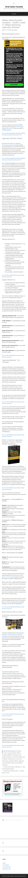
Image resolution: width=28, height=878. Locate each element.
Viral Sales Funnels (14, 6)
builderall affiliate (6, 757)
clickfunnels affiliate (17, 757)
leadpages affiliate (13, 761)
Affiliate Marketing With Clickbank (12, 751)
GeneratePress (22, 876)
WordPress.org (6, 869)
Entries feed (6, 865)
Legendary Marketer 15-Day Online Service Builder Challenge (13, 634)
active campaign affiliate (9, 753)
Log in (4, 863)
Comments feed (7, 867)
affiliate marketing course (14, 755)
